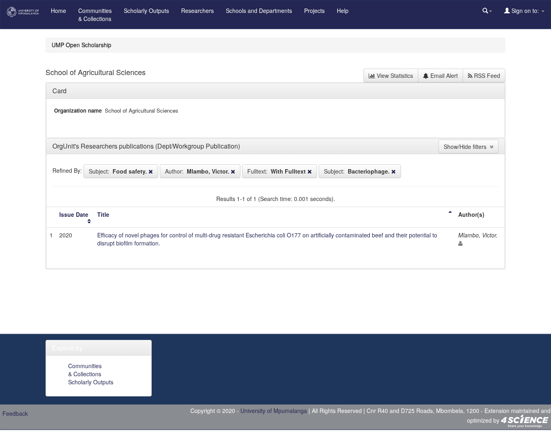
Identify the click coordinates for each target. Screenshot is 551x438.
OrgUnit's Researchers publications (103, 146)
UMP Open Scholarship (81, 45)
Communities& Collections (95, 14)
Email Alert (443, 75)
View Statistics (394, 75)
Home (58, 10)
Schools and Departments (259, 10)
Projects (314, 10)
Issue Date (73, 214)
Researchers (197, 10)
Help (343, 10)
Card (59, 90)
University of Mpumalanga (273, 411)
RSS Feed (486, 75)
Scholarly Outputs (146, 10)
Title (103, 214)
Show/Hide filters (467, 147)
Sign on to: (525, 10)
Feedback (15, 413)
